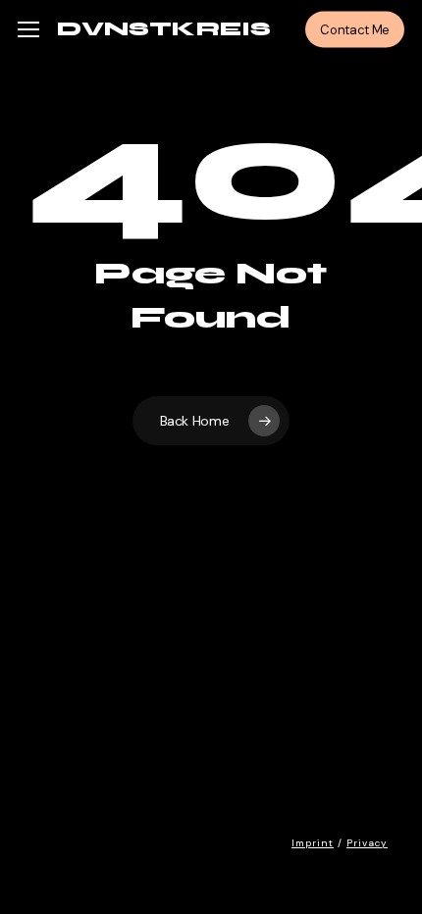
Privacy (367, 843)
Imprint (312, 843)
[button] (28, 30)
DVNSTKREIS (164, 29)
